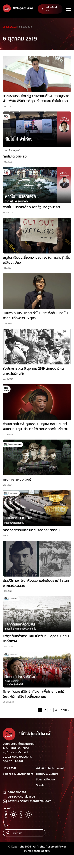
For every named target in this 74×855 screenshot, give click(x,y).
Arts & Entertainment (50, 768)
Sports (40, 785)
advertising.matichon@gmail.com (29, 801)
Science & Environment (18, 774)
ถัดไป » (65, 710)
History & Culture (47, 774)
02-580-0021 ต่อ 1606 (21, 796)
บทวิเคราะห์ (9, 768)
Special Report (45, 779)
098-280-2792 (17, 792)
